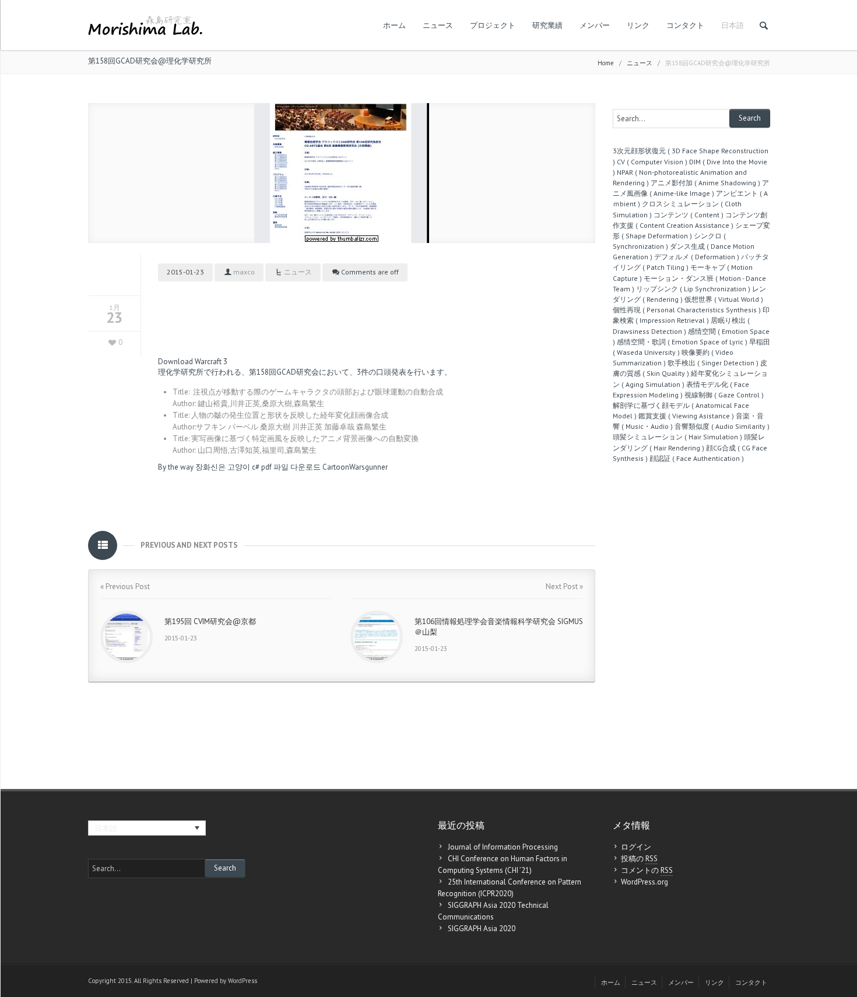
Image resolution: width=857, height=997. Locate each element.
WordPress (242, 981)
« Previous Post (125, 586)
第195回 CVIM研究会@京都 (210, 621)
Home (606, 63)
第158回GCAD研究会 (284, 372)
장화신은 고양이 (222, 467)
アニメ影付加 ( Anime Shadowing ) (705, 182)
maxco (244, 271)
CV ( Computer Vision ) (652, 161)
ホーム (394, 25)
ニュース (438, 25)
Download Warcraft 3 (192, 362)
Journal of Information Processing (503, 847)
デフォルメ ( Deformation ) (696, 256)
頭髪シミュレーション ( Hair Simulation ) (677, 436)
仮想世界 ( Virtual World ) (723, 299)
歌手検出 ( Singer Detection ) (713, 362)
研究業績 (547, 25)
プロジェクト (492, 25)
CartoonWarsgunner (355, 467)
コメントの (647, 870)
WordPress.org (644, 882)
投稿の (639, 859)
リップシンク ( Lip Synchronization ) (693, 288)
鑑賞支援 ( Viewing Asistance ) (686, 415)
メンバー (594, 25)
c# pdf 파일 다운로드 (286, 467)
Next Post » (564, 586)
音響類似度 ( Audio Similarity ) (722, 426)
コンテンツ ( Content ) (688, 214)
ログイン (636, 847)
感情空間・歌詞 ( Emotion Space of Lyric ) (682, 341)
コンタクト (685, 25)
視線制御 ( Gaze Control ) (724, 394)
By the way (176, 467)
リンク (638, 25)
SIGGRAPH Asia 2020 (481, 928)
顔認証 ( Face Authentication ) (696, 458)
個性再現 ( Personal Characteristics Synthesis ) (687, 309)
